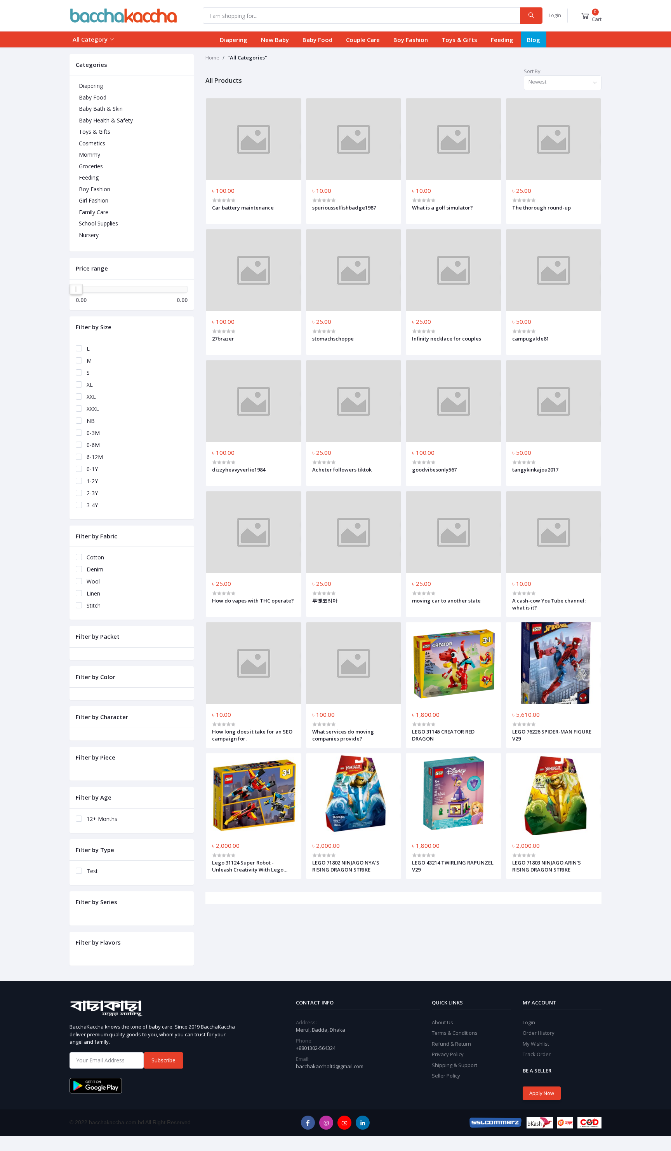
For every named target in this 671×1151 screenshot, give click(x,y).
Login (555, 15)
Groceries (91, 166)
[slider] (76, 289)
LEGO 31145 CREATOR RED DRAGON (443, 735)
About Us (442, 1022)
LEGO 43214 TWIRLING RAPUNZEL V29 (453, 866)
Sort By (532, 71)
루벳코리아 (324, 600)
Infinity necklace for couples (446, 338)
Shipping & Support (454, 1065)
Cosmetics (92, 143)
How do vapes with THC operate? (253, 600)
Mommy (89, 154)
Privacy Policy (448, 1054)
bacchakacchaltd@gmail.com (329, 1066)
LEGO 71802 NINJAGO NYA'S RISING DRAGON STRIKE (345, 866)
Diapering (233, 40)
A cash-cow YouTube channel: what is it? (549, 604)
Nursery (89, 235)
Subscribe (163, 1060)
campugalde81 (530, 338)
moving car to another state (446, 600)
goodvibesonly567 (434, 469)
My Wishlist (536, 1043)
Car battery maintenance (243, 207)
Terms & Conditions (455, 1032)
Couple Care (363, 40)
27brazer (223, 338)
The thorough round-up (541, 207)
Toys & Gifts (459, 40)
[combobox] (562, 83)
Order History (539, 1032)
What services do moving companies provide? (343, 735)
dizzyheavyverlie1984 (238, 469)
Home (212, 57)
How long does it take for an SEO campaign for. (252, 735)
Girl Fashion (93, 200)
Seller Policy (446, 1075)
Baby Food (317, 40)
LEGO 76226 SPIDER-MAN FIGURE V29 (551, 735)
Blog (533, 40)
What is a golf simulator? (442, 207)
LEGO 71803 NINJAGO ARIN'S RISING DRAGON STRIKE (546, 866)
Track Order (537, 1054)
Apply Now (541, 1093)
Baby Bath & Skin (101, 108)
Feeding (502, 40)
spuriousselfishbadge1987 (344, 207)
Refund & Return (451, 1043)
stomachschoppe (333, 338)
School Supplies (98, 223)
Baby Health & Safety (106, 120)
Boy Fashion (410, 40)
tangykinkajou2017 (535, 469)
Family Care (93, 212)
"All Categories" (247, 57)
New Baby (275, 40)
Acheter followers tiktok (342, 469)
